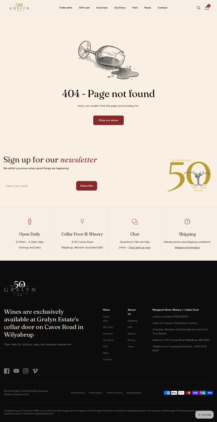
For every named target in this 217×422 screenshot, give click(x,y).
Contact (162, 7)
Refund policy (78, 392)
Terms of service (114, 392)
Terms (131, 346)
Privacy (131, 340)
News (147, 7)
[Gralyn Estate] (108, 288)
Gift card (84, 7)
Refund (131, 333)
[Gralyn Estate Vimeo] (35, 371)
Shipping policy (134, 392)
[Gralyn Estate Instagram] (25, 371)
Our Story (119, 7)
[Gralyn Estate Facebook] (6, 371)
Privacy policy (95, 392)
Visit (135, 7)
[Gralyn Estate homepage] (19, 7)
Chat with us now (140, 247)
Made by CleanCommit (16, 394)
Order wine (66, 7)
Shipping (132, 320)
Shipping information (187, 247)
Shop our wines (108, 120)
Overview (101, 7)
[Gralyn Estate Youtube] (16, 371)
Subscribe (86, 185)
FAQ (130, 327)
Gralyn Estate (20, 391)
